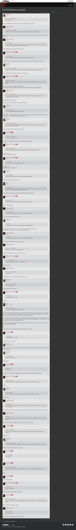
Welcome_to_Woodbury (9, 18)
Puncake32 (8, 476)
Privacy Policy (24, 526)
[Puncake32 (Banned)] (4, 476)
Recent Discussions (54, 13)
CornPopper (8, 132)
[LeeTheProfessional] (4, 27)
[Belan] (4, 183)
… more (9, 419)
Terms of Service (19, 526)
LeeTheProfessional (10, 26)
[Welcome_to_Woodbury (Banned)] (4, 52)
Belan (7, 182)
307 (48, 12)
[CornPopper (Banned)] (4, 132)
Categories (70, 5)
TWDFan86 (8, 14)
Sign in (4, 521)
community (12, 1)
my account (70, 1)
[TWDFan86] (4, 15)
